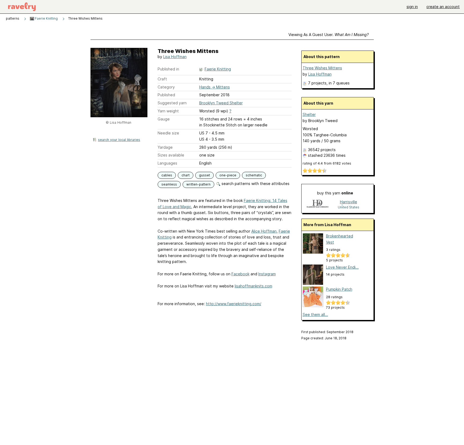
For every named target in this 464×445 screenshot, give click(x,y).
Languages (167, 163)
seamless (169, 184)
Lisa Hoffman (175, 56)
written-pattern (198, 184)
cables (166, 175)
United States (348, 207)
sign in (412, 6)
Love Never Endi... (342, 267)
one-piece (227, 175)
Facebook (240, 274)
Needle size (168, 133)
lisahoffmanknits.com (253, 286)
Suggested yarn (172, 103)
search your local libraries (119, 140)
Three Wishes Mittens (322, 68)
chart (186, 175)
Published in (168, 69)
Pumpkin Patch (339, 289)
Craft (162, 79)
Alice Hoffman (264, 231)
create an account (443, 6)
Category (166, 87)
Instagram (267, 274)
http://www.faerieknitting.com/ (233, 303)
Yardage (165, 147)
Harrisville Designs (348, 202)
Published (166, 94)
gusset (204, 175)
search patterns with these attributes (254, 183)
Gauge (164, 119)
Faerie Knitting (46, 18)
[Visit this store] (317, 204)
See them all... (315, 314)
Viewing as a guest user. (328, 34)
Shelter (309, 114)
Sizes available (171, 155)
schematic (254, 175)
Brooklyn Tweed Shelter (221, 103)
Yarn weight (168, 111)
